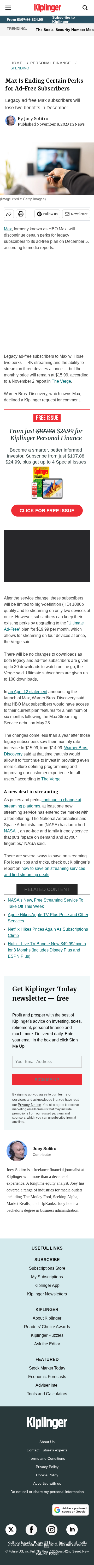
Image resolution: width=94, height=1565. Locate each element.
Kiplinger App (47, 1290)
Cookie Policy (47, 1480)
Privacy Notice (29, 1105)
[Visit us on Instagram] (51, 1535)
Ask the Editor (47, 1349)
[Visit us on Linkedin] (72, 1535)
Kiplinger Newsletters (47, 1299)
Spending (19, 68)
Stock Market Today (47, 1373)
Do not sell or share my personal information (47, 1497)
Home (16, 63)
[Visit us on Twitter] (11, 1535)
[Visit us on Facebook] (31, 1535)
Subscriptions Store (47, 1273)
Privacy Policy (47, 1472)
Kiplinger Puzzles (47, 1340)
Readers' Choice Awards (47, 1332)
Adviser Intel (47, 1390)
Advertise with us (47, 1488)
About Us (47, 1447)
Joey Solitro (36, 118)
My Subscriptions (47, 1282)
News (80, 124)
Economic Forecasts (47, 1382)
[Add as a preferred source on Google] (70, 1515)
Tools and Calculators (47, 1399)
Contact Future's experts (47, 1455)
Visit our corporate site (65, 1551)
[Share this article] (9, 214)
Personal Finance (50, 63)
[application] (47, 554)
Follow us (50, 214)
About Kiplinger (47, 1323)
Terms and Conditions (47, 1464)
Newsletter (79, 214)
